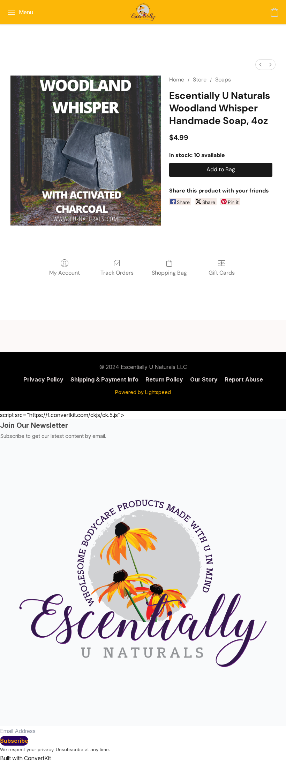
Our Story (204, 379)
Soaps (223, 79)
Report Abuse (244, 379)
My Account (64, 272)
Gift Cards (222, 272)
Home (176, 79)
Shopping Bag (169, 272)
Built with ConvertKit (25, 758)
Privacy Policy (43, 379)
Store (199, 79)
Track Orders (117, 272)
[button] (143, 12)
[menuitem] (260, 65)
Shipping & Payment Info (104, 379)
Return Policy (164, 379)
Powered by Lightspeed (143, 392)
